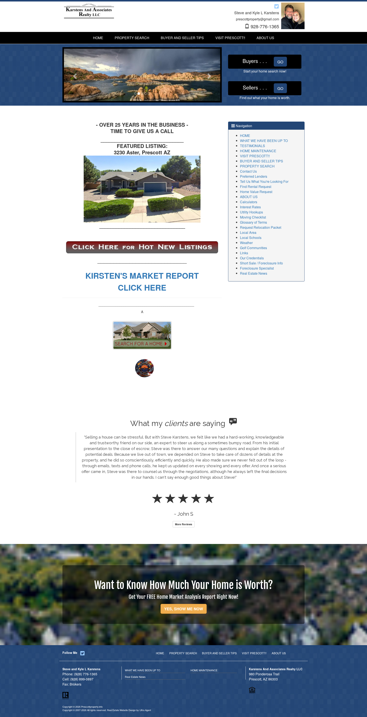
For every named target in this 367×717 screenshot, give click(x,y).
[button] (74, 74)
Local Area (248, 232)
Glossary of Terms (253, 222)
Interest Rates (250, 206)
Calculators (248, 201)
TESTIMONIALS (252, 145)
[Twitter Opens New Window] (276, 6)
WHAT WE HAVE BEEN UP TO (264, 140)
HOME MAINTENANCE (258, 150)
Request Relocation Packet (260, 227)
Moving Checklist (253, 217)
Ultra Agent (145, 698)
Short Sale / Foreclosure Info (261, 263)
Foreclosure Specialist (257, 268)
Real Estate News (253, 273)
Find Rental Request (255, 186)
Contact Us (248, 171)
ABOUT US (249, 196)
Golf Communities (253, 247)
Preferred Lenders (253, 176)
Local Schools (250, 237)
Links (244, 252)
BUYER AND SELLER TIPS (261, 161)
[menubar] (183, 38)
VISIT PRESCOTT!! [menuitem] (230, 37)
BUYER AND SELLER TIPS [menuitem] (182, 37)
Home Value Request (256, 191)
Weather (246, 242)
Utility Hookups (251, 212)
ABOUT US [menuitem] (265, 37)
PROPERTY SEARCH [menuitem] (132, 37)
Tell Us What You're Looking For (264, 181)
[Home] (89, 10)
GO (280, 61)
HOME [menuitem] (98, 37)
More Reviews (183, 513)
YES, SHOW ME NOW (183, 597)
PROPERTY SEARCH (257, 166)
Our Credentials (252, 258)
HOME (245, 135)
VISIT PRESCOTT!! (255, 155)
